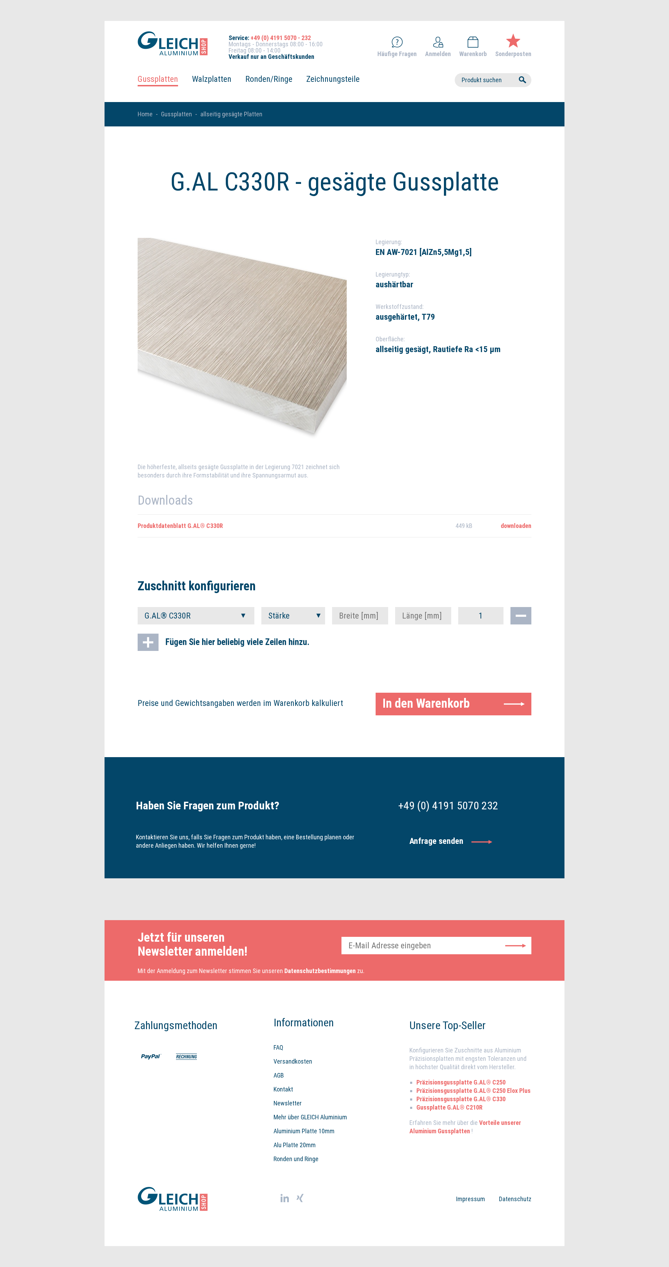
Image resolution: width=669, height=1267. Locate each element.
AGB (279, 1075)
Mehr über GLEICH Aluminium (310, 1117)
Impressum (470, 1199)
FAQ (278, 1047)
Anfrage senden (436, 841)
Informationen (304, 1022)
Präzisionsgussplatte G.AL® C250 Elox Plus (473, 1090)
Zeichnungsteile (333, 79)
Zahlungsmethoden (169, 1025)
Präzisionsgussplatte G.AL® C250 (461, 1082)
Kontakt (283, 1089)
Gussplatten (158, 79)
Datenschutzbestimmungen (320, 970)
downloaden (516, 525)
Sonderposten (513, 53)
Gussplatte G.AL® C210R (449, 1107)
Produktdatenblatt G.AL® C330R (180, 525)
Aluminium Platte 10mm (304, 1131)
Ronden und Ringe (296, 1159)
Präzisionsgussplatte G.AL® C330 (461, 1099)
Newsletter (288, 1103)
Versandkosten (293, 1061)
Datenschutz (515, 1199)
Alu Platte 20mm (295, 1145)
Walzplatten (211, 79)
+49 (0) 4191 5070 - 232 (281, 37)
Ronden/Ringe (268, 79)
